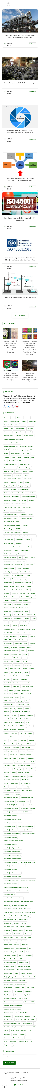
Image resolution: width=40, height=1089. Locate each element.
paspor (12, 754)
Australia (26, 457)
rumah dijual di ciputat (28, 833)
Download (26, 568)
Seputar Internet (30, 912)
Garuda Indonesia (23, 600)
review (20, 787)
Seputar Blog (19, 912)
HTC (5, 640)
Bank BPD (12, 461)
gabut (33, 593)
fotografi (6, 593)
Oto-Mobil (7, 747)
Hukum (24, 640)
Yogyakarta (7, 1045)
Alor (12, 428)
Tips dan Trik (18, 995)
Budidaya (7, 496)
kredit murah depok (27, 686)
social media (7, 934)
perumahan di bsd (9, 765)
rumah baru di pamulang (11, 797)
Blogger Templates (9, 486)
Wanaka (15, 1034)
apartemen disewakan (26, 446)
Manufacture (26, 711)
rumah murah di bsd (10, 894)
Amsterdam (7, 432)
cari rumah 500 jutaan (26, 514)
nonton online (20, 736)
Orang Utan (21, 744)
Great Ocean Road (19, 615)
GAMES (6, 600)
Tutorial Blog (31, 1020)
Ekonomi (6, 575)
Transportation (18, 1016)
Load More (21, 315)
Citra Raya (19, 543)
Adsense (27, 417)
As (23, 453)
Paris (5, 754)
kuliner (11, 690)
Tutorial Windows (27, 1023)
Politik (33, 769)
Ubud (22, 1027)
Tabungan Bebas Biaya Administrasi (14, 959)
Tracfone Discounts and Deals (13, 1005)
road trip (26, 787)
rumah (18, 794)
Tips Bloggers (8, 995)
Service (6, 916)
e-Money (15, 572)
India (25, 643)
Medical (22, 715)
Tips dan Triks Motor (10, 998)
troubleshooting (8, 1020)
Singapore (7, 930)
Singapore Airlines (18, 930)
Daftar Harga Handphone (17, 554)
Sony (29, 937)
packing (6, 751)
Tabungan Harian (23, 962)
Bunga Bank (15, 496)
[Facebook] (4, 406)
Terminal (17, 987)
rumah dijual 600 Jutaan (11, 808)
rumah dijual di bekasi (24, 812)
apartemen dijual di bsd (11, 446)
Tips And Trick (18, 991)
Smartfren (29, 930)
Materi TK (14, 715)
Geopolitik (27, 604)
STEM (21, 951)
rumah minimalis (9, 891)
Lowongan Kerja (9, 704)
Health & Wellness (9, 632)
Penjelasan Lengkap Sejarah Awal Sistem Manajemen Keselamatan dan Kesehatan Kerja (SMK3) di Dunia (20, 260)
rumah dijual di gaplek (10, 844)
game (33, 597)
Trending (27, 1016)
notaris (28, 736)
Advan (6, 421)
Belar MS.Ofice (8, 471)
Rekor (5, 787)
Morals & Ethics (20, 726)
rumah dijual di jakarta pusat (12, 855)
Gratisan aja (7, 615)
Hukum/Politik (8, 643)
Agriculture (32, 421)
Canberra (7, 500)
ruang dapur (7, 790)
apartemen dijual (28, 435)
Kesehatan (16, 679)
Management (16, 711)
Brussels (20, 493)
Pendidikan (30, 758)
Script (15, 908)
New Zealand (28, 733)
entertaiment (8, 582)
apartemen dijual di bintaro (12, 443)
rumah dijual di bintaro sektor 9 (13, 822)
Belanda (21, 468)
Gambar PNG (25, 597)
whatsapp (20, 1037)
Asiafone (6, 457)
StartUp (6, 951)
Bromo (14, 493)
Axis (32, 457)
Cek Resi (25, 532)
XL (31, 1041)
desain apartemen (9, 561)
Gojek (6, 607)
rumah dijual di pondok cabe (12, 873)
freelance (15, 593)
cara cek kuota (8, 503)
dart (20, 557)
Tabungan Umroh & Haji (24, 969)
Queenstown (14, 783)
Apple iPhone (30, 450)
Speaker (16, 944)
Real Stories (27, 783)
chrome (28, 539)
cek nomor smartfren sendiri (12, 532)
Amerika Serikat (20, 428)
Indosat (6, 647)
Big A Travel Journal (10, 478)
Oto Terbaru (30, 744)
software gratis (8, 937)
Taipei (16, 973)
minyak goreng (19, 722)
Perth (33, 761)
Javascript (28, 665)
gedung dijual (17, 604)
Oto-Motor (16, 747)
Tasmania (18, 977)
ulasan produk (31, 1027)
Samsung (7, 905)
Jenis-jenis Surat (15, 668)
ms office (21, 729)
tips (23, 987)
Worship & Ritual (23, 1041)
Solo (17, 937)
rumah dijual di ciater (10, 830)
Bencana (24, 471)
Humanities (18, 643)
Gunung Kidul (18, 618)
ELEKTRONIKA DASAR (18, 575)
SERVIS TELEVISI (23, 919)
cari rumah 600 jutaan (10, 518)
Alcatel (6, 428)
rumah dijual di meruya (11, 862)
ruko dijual (17, 790)
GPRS (26, 611)
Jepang (24, 668)
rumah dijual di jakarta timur (12, 858)
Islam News (7, 658)
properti (31, 776)
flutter (27, 590)
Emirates (6, 579)
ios (20, 654)
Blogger (27, 482)
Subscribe (10, 1063)
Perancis (26, 761)
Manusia (6, 715)
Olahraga (31, 740)
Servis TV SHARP (9, 926)
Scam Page (7, 908)
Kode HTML (7, 683)
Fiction (21, 590)
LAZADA (28, 693)
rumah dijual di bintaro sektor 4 (13, 819)
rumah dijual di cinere (25, 830)
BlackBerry (14, 482)
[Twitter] (8, 406)
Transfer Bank (24, 1012)
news (5, 736)
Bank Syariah (21, 461)
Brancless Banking (23, 489)
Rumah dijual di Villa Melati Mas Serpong (16, 887)
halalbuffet (24, 622)
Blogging (20, 486)
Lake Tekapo (25, 690)
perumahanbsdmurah (23, 765)
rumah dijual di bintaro (10, 815)
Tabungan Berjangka (10, 962)
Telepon (14, 980)
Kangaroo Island (9, 676)
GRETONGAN (31, 615)
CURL (5, 554)
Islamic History (8, 661)
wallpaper (7, 1034)
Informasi (14, 647)
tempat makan (8, 984)
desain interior (8, 564)
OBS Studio (22, 740)
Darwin (26, 557)
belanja (28, 468)
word (5, 1041)
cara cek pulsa (26, 507)
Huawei (17, 640)
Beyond (26, 475)
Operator (7, 744)
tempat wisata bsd (20, 984)
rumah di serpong (9, 801)
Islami (24, 658)
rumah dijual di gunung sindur (12, 848)
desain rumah (30, 564)
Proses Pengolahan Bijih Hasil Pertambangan (20, 83)
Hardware (14, 625)
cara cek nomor (20, 503)
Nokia (11, 736)
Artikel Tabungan (15, 453)
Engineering (32, 43)
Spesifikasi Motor (21, 948)
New (21, 733)
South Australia (21, 941)
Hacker (27, 618)
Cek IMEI (18, 529)
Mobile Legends (8, 726)
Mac (27, 704)
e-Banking (7, 572)
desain (33, 557)
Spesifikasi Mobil (9, 948)
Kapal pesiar (19, 676)
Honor (6, 636)
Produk (27, 772)
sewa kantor (20, 926)
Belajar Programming (10, 468)
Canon (14, 500)
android (29, 432)
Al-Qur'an (30, 425)
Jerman (31, 668)
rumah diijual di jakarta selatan (13, 805)
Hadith (33, 618)
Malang (27, 708)
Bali (5, 461)
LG (23, 697)
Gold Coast (13, 607)
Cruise (16, 550)
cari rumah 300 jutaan (17, 511)
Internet (6, 654)
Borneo (13, 489)
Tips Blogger (28, 991)
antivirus (18, 435)
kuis (5, 690)
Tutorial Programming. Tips (12, 1023)
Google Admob (23, 607)
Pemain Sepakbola (25, 754)
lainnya (17, 690)
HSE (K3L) (32, 636)
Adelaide (19, 417)
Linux (27, 701)
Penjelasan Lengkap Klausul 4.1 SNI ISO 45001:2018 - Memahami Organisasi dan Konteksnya (20, 133)
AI (4, 425)
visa (17, 1030)
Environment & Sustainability (23, 582)
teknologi (32, 977)
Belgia (17, 471)
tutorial (23, 1020)
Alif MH (17, 1073)
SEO (20, 908)
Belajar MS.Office (24, 464)
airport (23, 425)
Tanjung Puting (8, 977)
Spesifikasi (25, 944)
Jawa (5, 668)
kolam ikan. (16, 683)
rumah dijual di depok (10, 837)
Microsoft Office (24, 719)
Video (12, 1030)
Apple (22, 450)
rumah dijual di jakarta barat (12, 851)
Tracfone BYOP (29, 1002)
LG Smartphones (9, 701)
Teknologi (7, 980)
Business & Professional (28, 496)
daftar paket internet (10, 557)
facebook (7, 590)
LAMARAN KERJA (19, 693)
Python (6, 783)
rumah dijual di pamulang (27, 862)
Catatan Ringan (8, 529)
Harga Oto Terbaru (9, 629)
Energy (14, 579)
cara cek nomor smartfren (12, 507)
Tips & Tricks (7, 991)
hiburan (19, 632)
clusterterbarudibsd (24, 546)
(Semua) (6, 417)
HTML (11, 640)
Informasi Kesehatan (25, 647)
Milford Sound (8, 722)
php (21, 769)
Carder (6, 511)
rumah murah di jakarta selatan (13, 898)
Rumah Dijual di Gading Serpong (13, 840)
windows (28, 1037)
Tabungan (28, 955)
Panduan (22, 751)
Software (27, 934)
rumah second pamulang (11, 901)
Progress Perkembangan (19, 776)
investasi (14, 654)
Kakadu (26, 672)
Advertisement (14, 421)
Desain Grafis (21, 561)
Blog (21, 482)
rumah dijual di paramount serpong (14, 866)
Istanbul (17, 661)
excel (22, 586)
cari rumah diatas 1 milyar (11, 521)
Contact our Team (22, 1085)
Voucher (23, 1030)
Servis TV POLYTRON (20, 923)
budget (32, 493)
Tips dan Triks (28, 995)
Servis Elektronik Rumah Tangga (20, 916)
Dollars (19, 568)
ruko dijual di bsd (27, 790)
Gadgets (6, 597)
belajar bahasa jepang (10, 464)
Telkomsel (22, 980)
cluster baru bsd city (10, 546)
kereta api (7, 679)
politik (27, 769)
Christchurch (19, 539)
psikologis (7, 779)
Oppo (13, 744)
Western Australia (9, 1037)
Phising (16, 769)
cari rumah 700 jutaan (26, 518)
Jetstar (6, 672)
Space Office (8, 944)
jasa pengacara (18, 665)
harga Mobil (23, 625)
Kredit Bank (16, 686)
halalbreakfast (14, 622)
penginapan (17, 761)
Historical (27, 632)
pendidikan (22, 758)
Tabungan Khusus (9, 966)
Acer (13, 417)
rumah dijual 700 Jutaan (28, 808)
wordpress (13, 1041)
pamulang (14, 751)
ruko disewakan (8, 794)
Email (28, 575)
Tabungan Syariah (9, 969)
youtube (15, 1045)
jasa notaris (7, 665)
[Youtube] (16, 406)
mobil (27, 722)
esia (17, 586)
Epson (6, 586)
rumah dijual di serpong (28, 880)
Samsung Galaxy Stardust (19, 905)
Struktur (28, 951)
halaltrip (6, 625)
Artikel (6, 453)
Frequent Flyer (24, 593)
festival (14, 590)
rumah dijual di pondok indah (12, 876)
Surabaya (7, 955)
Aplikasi (6, 450)
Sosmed (12, 941)
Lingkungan (20, 701)
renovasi (12, 787)
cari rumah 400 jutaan (10, 514)
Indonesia (32, 643)
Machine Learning (9, 708)
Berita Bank (7, 475)
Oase (15, 740)
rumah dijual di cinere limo (11, 833)
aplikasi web (14, 450)
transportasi (7, 1016)
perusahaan (7, 769)
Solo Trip (23, 937)
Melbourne (30, 715)
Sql (30, 948)
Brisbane (6, 493)
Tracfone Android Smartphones (13, 1002)
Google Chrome (18, 611)
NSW (5, 740)
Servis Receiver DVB (10, 919)
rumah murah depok (22, 891)
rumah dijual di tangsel (10, 883)
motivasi (29, 726)
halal (5, 622)
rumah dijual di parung (10, 869)
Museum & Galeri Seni (10, 733)
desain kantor (19, 564)
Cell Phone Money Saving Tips (13, 536)
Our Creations (26, 747)
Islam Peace (16, 658)
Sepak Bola (27, 908)
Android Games (8, 435)
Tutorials (6, 1027)
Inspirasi (23, 650)
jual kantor (18, 672)
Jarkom (25, 661)
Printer (13, 772)
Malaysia (6, 711)
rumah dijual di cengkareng (25, 826)
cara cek (31, 500)
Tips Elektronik (22, 998)
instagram (31, 650)
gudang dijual (8, 618)
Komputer (7, 686)
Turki (17, 1020)
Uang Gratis (15, 1027)
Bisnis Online (28, 478)
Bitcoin (6, 482)
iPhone (25, 654)
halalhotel (32, 622)
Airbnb (17, 425)
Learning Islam (8, 697)
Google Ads (7, 611)
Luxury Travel (20, 704)
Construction (8, 550)
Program (6, 776)
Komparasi (25, 683)
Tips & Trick (30, 987)
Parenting (30, 751)
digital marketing (9, 568)
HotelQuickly (23, 636)
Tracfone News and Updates (12, 1009)
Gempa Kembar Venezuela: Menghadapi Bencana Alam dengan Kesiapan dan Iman (29, 377)
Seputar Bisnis (8, 912)
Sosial (6, 941)
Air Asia (10, 425)
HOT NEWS (13, 636)
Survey (14, 955)
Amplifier (30, 428)
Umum (6, 1030)
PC (17, 754)
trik (34, 1016)
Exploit (29, 586)
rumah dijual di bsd (9, 826)
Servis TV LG (8, 923)
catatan (25, 525)
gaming (13, 600)
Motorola (13, 729)
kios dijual (24, 679)
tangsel (29, 973)
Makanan (19, 708)
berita (31, 471)
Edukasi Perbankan (25, 572)
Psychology (15, 779)
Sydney (21, 955)
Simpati (28, 926)
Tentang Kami (8, 987)
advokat (24, 421)
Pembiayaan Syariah (10, 758)
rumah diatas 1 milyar (23, 801)
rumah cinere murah (27, 797)
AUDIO (19, 457)
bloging (27, 486)
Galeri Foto (15, 597)
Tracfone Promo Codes (11, 1012)
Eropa (12, 586)
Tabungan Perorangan (23, 966)
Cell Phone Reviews (29, 536)
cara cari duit (22, 500)
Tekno (25, 977)
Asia (28, 453)
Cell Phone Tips (8, 539)
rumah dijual (28, 805)
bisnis (20, 478)
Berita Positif (17, 475)
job (12, 672)
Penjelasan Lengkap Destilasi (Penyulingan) (20, 297)
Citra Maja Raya (9, 543)
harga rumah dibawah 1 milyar (26, 629)
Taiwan (23, 973)
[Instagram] (12, 406)
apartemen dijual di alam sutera (13, 439)
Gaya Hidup (7, 604)
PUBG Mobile (25, 779)
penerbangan (8, 761)
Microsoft (14, 719)
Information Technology (11, 650)
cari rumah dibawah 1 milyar (12, 525)
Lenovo (17, 697)
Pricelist (6, 772)
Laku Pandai (7, 693)
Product (20, 772)
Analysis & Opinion (19, 432)
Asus (13, 457)
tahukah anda (8, 973)
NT (10, 740)
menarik (6, 719)
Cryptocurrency (25, 550)
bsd (27, 493)
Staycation (14, 951)
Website (22, 1034)
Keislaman (29, 676)
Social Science (18, 934)
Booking (6, 489)
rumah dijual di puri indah (11, 880)
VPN (30, 1030)
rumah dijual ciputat (10, 812)
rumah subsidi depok (27, 901)
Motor (6, 729)
